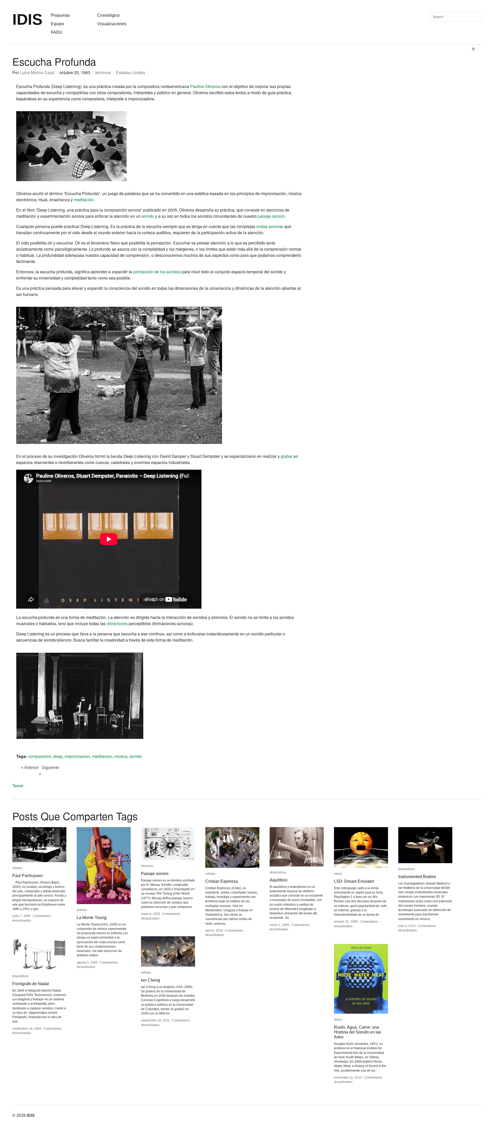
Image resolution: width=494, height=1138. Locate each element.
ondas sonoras (269, 226)
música (120, 756)
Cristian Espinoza (221, 881)
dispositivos (278, 872)
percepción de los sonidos (157, 272)
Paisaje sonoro (155, 873)
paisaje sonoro (271, 216)
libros (338, 1019)
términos (103, 72)
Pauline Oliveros (205, 86)
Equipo (57, 24)
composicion (39, 756)
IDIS (27, 19)
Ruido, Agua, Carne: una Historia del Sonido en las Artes (357, 1032)
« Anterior (30, 767)
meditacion (102, 756)
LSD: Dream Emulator (354, 881)
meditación (84, 200)
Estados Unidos (130, 72)
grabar (287, 456)
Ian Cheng (150, 980)
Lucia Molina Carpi (37, 72)
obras (338, 873)
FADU (56, 32)
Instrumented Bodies (417, 876)
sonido (148, 216)
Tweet (17, 786)
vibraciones (117, 623)
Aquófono (278, 880)
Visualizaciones (111, 24)
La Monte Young (92, 917)
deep (58, 756)
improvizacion (77, 756)
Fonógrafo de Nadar (30, 984)
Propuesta (60, 15)
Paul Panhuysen (27, 875)
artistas (17, 868)
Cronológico (108, 15)
